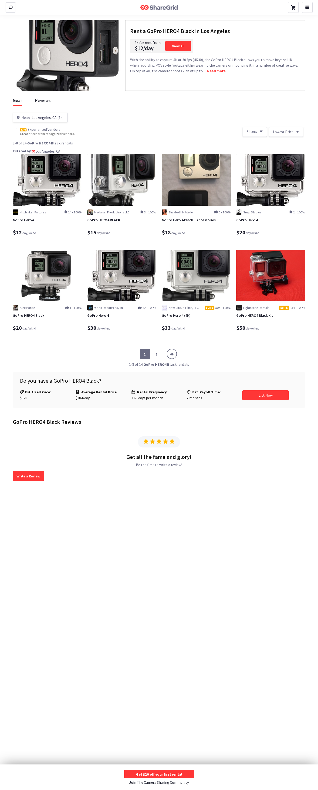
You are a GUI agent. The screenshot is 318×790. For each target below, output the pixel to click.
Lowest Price (283, 131)
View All (178, 46)
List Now (266, 395)
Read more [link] (216, 71)
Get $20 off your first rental (159, 774)
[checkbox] (15, 130)
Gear (17, 100)
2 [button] (156, 354)
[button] (33, 151)
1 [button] (145, 354)
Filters (252, 131)
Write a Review (28, 476)
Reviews (43, 100)
